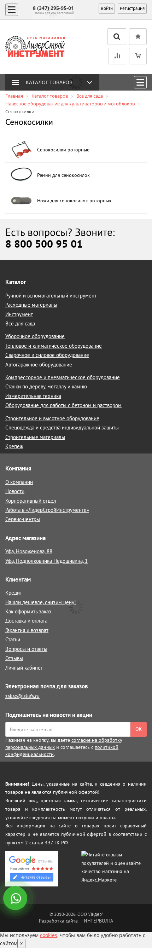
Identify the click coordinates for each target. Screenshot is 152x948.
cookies (48, 935)
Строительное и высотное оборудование (52, 418)
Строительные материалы (35, 437)
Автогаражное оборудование (38, 364)
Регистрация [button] (132, 8)
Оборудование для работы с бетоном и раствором (63, 405)
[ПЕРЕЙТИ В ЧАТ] (16, 899)
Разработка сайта (58, 921)
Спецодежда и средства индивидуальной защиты (62, 427)
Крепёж (14, 446)
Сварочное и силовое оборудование (47, 355)
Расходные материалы (31, 304)
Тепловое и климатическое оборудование (53, 345)
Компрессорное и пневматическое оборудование (62, 377)
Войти (107, 8)
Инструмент (19, 314)
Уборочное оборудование (35, 336)
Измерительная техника (33, 396)
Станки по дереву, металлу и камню (46, 386)
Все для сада (20, 323)
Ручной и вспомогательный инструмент (51, 295)
